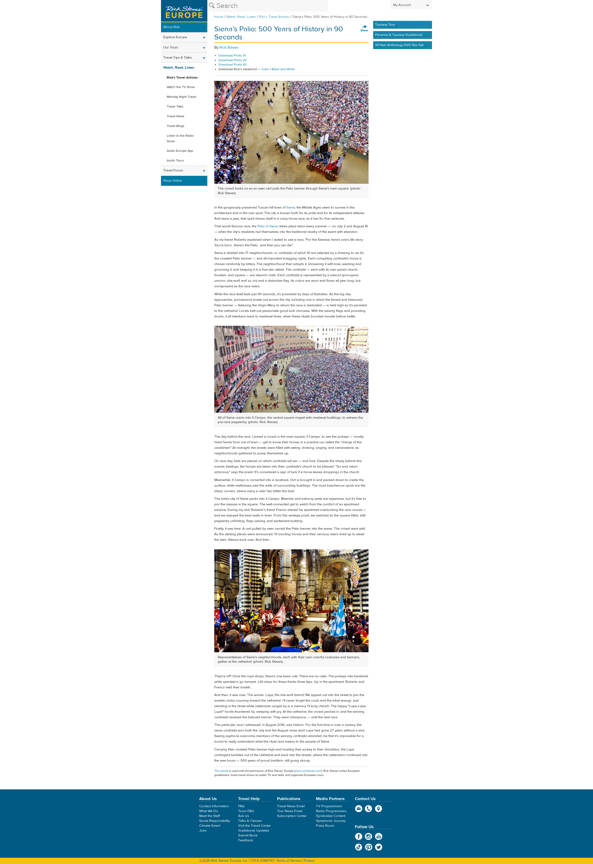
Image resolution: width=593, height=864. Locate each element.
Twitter (378, 847)
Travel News (175, 116)
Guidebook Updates (253, 830)
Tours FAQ (246, 811)
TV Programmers (329, 806)
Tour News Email (289, 811)
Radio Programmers (331, 811)
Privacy (309, 860)
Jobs (203, 830)
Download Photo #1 (232, 56)
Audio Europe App (180, 151)
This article (221, 771)
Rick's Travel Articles (274, 17)
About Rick (171, 27)
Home (219, 17)
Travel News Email (291, 806)
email (359, 808)
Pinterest (368, 847)
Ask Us (243, 816)
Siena (291, 207)
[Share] (364, 28)
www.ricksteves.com (308, 771)
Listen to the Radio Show (180, 138)
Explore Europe (175, 37)
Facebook (359, 836)
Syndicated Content (330, 816)
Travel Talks (175, 106)
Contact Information (214, 806)
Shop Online (172, 180)
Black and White (283, 69)
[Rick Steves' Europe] (184, 11)
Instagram (368, 836)
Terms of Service (288, 860)
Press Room (325, 825)
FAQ (241, 806)
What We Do (208, 811)
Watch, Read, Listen (241, 17)
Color (265, 69)
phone (368, 808)
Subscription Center (292, 816)
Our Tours (170, 47)
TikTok (359, 847)
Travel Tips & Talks (177, 57)
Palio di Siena (267, 226)
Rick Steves (228, 47)
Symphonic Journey (331, 821)
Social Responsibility (214, 821)
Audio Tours (175, 160)
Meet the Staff (209, 816)
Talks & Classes (250, 821)
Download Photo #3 (232, 65)
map (378, 808)
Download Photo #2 (232, 60)
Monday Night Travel (181, 97)
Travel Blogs (175, 126)
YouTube (378, 836)
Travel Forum (173, 170)
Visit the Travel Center (254, 825)
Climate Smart (209, 825)
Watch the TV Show (181, 87)
